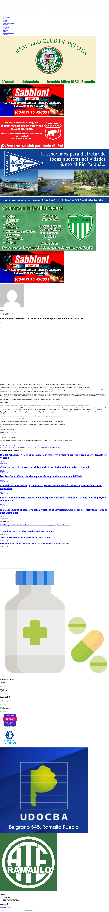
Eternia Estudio (28, 910)
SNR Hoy (2, 461)
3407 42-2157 (3, 711)
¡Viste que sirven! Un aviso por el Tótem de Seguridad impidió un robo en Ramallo (45, 467)
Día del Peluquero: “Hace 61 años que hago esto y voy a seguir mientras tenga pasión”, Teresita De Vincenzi (35, 525)
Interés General (7, 17)
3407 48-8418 (3, 686)
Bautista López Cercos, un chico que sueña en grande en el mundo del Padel (41, 476)
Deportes (5, 20)
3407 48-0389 (3, 693)
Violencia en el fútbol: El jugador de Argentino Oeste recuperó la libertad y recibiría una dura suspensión (34, 543)
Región (5, 21)
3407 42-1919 (3, 704)
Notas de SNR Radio (8, 23)
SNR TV (5, 24)
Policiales (5, 18)
